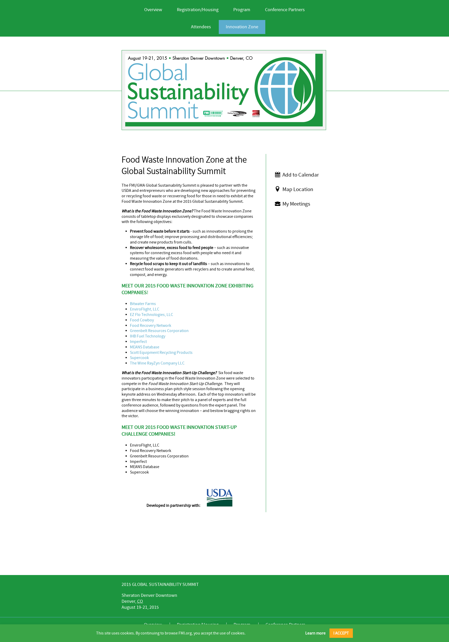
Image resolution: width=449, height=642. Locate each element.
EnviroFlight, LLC (144, 309)
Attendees (201, 27)
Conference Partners (285, 10)
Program (241, 10)
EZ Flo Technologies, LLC (151, 314)
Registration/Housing (198, 10)
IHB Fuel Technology (147, 336)
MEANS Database (144, 347)
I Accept (341, 633)
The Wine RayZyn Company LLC (157, 363)
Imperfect (138, 341)
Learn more (315, 633)
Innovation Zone (242, 27)
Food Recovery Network (150, 325)
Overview (153, 10)
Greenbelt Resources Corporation (159, 330)
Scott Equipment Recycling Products (161, 352)
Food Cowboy (142, 320)
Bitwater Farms (143, 303)
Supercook (139, 357)
